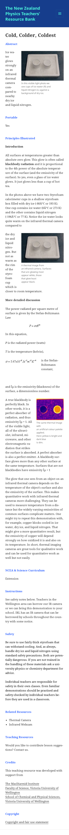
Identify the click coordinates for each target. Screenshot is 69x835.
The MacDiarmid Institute (22, 783)
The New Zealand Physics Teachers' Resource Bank (22, 13)
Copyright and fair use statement (26, 822)
